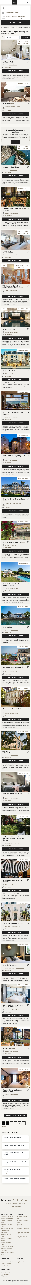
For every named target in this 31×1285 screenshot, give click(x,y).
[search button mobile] (27, 2)
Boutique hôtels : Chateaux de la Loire (15, 1162)
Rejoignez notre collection (21, 1262)
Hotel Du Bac (8, 627)
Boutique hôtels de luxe (22, 1217)
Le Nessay (8, 103)
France (12, 27)
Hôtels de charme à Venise (6, 1239)
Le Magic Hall (8, 1048)
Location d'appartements (21, 1225)
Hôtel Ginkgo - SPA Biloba (13, 542)
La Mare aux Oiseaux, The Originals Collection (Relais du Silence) (13, 838)
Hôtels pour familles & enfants (23, 1233)
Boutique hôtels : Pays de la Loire (14, 1145)
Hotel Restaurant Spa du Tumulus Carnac (11, 584)
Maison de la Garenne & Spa (12, 709)
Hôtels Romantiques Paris (6, 1221)
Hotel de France (9, 965)
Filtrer (25, 37)
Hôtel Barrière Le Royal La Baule (13, 499)
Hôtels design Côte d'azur (6, 1225)
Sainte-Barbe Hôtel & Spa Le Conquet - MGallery (12, 1006)
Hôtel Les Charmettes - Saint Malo (12, 413)
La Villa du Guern (8, 252)
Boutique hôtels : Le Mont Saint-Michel (14, 1153)
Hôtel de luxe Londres (7, 1228)
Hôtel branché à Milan (7, 1246)
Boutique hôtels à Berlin (6, 1235)
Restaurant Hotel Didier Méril (12, 667)
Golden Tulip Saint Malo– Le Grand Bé (12, 881)
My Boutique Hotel (5, 27)
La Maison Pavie (8, 62)
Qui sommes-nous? (15, 1206)
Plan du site (4, 1265)
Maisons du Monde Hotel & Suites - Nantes (12, 1090)
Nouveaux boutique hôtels (22, 1237)
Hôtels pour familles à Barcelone (7, 1249)
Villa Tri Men (8, 752)
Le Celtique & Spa (11, 329)
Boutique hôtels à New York (7, 1253)
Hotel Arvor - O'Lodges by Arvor (13, 456)
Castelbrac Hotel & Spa (13, 167)
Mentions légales (6, 1263)
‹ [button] (4, 50)
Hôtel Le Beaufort (10, 371)
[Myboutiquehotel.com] (14, 2)
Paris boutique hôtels (7, 1216)
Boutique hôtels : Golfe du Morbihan (15, 1178)
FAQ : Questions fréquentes (5, 1275)
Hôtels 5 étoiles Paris (7, 1218)
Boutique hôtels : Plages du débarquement (12, 1170)
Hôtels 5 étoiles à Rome (6, 1243)
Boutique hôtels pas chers (22, 1221)
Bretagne (18, 27)
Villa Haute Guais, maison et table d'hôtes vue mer (12, 286)
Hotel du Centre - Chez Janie (12, 794)
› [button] (27, 50)
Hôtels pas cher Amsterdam (5, 1231)
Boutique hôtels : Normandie (12, 1137)
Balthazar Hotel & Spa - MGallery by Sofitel (14, 209)
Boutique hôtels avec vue (23, 1229)
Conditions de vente (7, 1261)
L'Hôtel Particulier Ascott (12, 923)
